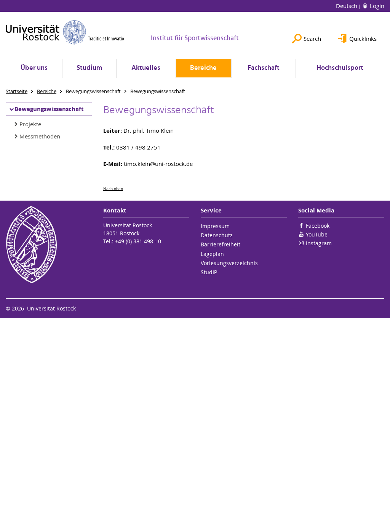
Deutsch (347, 6)
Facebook (317, 225)
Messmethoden (39, 136)
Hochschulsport (339, 68)
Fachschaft (264, 68)
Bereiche (203, 68)
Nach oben (113, 188)
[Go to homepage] (65, 32)
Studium (89, 68)
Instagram (319, 243)
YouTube (317, 234)
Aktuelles (145, 68)
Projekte (30, 124)
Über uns (34, 68)
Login (376, 6)
